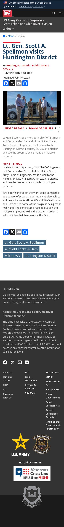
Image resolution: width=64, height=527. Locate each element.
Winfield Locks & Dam (21, 249)
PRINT (6, 163)
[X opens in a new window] (12, 362)
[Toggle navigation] (58, 13)
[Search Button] (52, 13)
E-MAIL (17, 163)
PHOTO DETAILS (14, 128)
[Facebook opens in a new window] (5, 362)
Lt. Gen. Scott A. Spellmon (24, 242)
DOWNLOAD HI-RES (41, 128)
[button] (32, 6)
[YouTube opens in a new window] (20, 362)
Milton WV (12, 256)
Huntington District (40, 256)
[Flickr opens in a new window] (27, 362)
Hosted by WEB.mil (30, 462)
